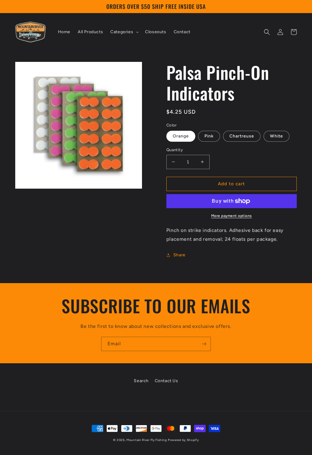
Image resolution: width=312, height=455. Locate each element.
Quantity (174, 150)
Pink (209, 136)
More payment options (231, 216)
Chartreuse (241, 136)
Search (141, 380)
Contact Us (166, 380)
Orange (181, 136)
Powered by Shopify (183, 440)
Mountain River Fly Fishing (146, 440)
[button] (124, 32)
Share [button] (179, 255)
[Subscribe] (204, 344)
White (276, 136)
